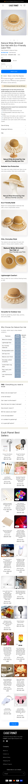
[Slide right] (17, 40)
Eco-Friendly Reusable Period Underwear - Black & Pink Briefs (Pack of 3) (20, 711)
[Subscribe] (23, 773)
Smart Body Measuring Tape (7, 709)
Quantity (3, 63)
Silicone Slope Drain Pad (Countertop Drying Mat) (7, 531)
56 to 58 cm (6, 60)
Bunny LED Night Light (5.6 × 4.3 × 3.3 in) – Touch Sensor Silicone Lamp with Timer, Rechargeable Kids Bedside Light (20, 683)
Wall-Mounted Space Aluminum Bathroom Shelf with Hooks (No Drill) (20, 592)
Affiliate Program (7, 764)
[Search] (21, 5)
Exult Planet (16, 783)
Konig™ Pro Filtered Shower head (20, 454)
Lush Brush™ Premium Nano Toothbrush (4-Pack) (7, 478)
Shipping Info (6, 760)
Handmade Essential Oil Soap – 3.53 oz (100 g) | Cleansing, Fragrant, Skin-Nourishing (20, 479)
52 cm (15, 60)
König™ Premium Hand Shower (20, 622)
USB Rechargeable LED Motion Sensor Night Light (7, 504)
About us (5, 750)
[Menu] (3, 5)
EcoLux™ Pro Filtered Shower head (7, 454)
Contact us (6, 754)
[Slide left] (10, 40)
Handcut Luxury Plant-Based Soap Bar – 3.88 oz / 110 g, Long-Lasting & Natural (7, 623)
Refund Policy (6, 757)
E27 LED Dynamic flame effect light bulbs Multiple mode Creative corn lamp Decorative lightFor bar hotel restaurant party (20, 652)
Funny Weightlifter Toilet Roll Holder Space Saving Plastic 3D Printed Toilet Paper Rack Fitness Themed (7, 682)
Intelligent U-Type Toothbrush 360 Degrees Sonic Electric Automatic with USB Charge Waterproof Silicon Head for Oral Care (20, 563)
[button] (14, 133)
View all (14, 724)
